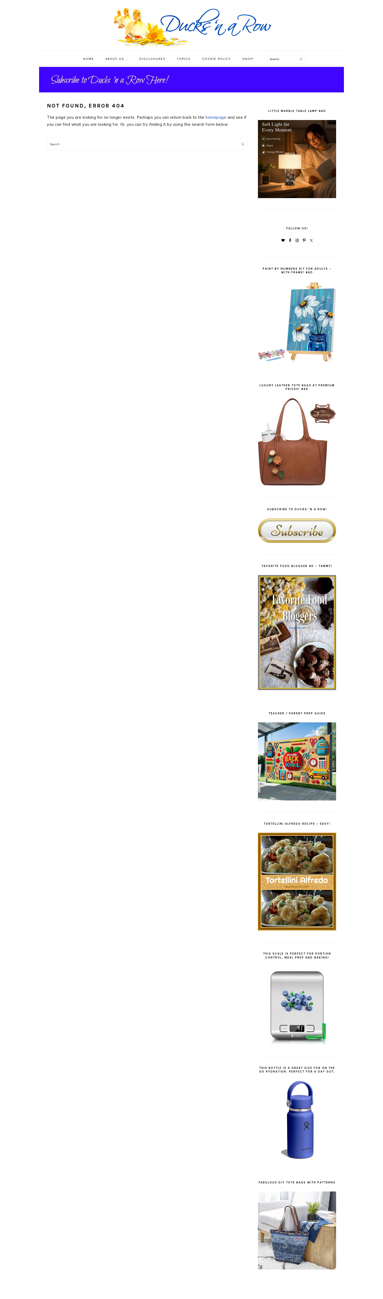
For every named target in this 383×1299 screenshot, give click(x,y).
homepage (216, 117)
